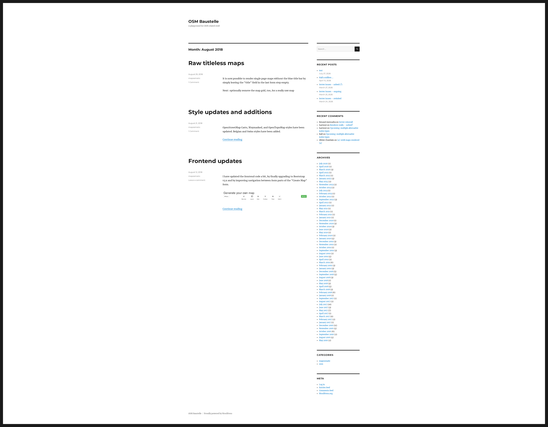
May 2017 (323, 310)
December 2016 (326, 325)
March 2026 (324, 169)
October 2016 (325, 331)
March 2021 (324, 211)
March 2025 (324, 175)
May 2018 (323, 283)
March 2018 (324, 289)
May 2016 (323, 340)
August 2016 (324, 337)
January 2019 (325, 268)
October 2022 (325, 196)
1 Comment (193, 82)
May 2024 (323, 181)
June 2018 (323, 280)
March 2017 (324, 316)
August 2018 (324, 277)
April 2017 (323, 313)
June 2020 (323, 229)
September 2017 (326, 298)
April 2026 (324, 166)
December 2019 (326, 241)
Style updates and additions (230, 111)
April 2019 (323, 259)
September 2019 (326, 250)
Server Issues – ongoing (330, 91)
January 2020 (325, 238)
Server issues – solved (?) (330, 84)
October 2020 (325, 226)
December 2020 (326, 220)
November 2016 (326, 328)
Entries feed (324, 387)
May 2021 (323, 208)
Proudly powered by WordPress (218, 413)
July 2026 (323, 163)
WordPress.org (326, 393)
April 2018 (323, 286)
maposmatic (194, 78)
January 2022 (325, 205)
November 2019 (326, 244)
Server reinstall (346, 122)
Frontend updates (215, 160)
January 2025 (325, 178)
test (321, 70)
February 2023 (325, 193)
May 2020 (323, 232)
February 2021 (325, 214)
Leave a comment (196, 180)
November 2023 (326, 184)
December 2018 (326, 271)
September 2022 (326, 199)
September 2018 (326, 274)
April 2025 (324, 172)
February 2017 (325, 319)
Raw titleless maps (216, 63)
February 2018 (325, 292)
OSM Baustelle (203, 21)
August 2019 (324, 253)
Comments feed (326, 390)
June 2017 (323, 307)
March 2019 (324, 262)
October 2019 (325, 247)
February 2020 (325, 235)
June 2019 (323, 256)
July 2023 (323, 190)
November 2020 (326, 223)
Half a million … (326, 77)
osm (321, 364)
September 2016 (326, 334)
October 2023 (325, 187)
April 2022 (324, 202)
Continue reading (232, 139)
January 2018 (325, 295)
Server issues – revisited (330, 98)
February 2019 (325, 265)
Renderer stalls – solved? (341, 125)
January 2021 (325, 217)
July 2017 (323, 304)
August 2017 (324, 301)
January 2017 (325, 322)
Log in (322, 384)
